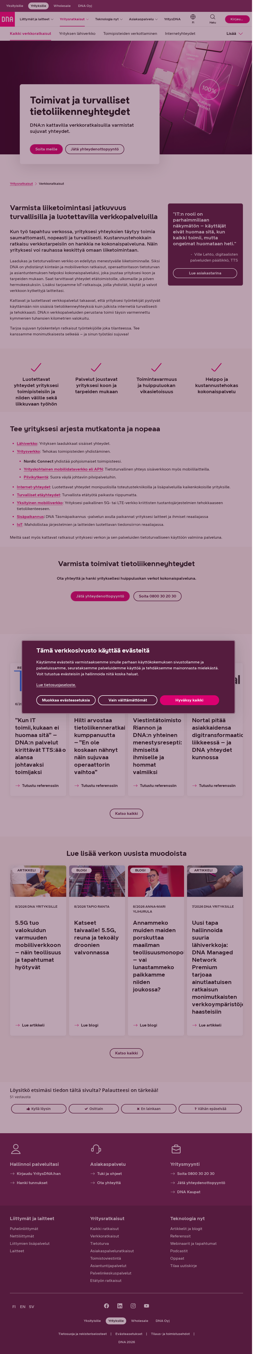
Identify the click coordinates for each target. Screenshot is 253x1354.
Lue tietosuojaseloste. (56, 684)
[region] (128, 677)
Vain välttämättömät (127, 700)
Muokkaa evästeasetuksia (66, 700)
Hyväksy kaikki (189, 700)
